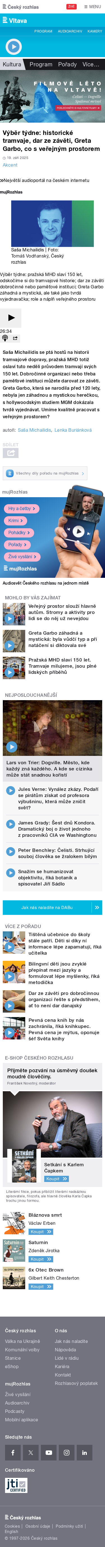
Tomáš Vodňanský (29, 256)
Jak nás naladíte (71, 1341)
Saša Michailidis (34, 430)
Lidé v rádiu (67, 1358)
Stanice (13, 1358)
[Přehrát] (10, 318)
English (11, 1531)
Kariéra (62, 1366)
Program (43, 31)
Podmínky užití (69, 1526)
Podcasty (15, 1411)
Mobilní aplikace (21, 1419)
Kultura (12, 64)
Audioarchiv (70, 31)
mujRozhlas (15, 492)
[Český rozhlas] (21, 6)
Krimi (13, 520)
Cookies (12, 1526)
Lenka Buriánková (73, 430)
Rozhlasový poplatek (76, 1383)
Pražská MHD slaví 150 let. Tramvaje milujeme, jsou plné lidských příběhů (63, 666)
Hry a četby (19, 508)
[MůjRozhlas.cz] (11, 192)
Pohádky (16, 532)
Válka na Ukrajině (22, 1341)
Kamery (95, 31)
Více (91, 64)
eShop (11, 1366)
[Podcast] (5, 339)
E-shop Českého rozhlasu (39, 1058)
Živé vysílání (20, 556)
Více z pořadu (23, 926)
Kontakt (63, 1375)
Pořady (67, 64)
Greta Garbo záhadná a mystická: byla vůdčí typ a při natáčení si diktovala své (63, 639)
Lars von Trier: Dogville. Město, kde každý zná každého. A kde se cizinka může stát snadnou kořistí (49, 769)
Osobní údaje (37, 1526)
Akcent (10, 165)
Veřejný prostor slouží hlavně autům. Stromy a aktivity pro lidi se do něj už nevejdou (62, 612)
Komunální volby (22, 1349)
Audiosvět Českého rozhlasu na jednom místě (46, 583)
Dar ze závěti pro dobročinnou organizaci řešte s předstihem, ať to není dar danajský (64, 999)
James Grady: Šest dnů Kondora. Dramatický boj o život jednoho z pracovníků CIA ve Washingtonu (57, 829)
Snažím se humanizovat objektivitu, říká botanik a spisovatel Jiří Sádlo (47, 878)
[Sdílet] (15, 339)
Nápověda (65, 1349)
